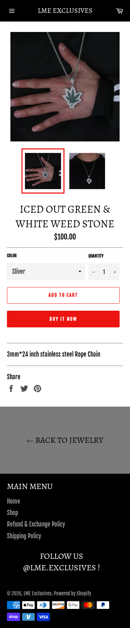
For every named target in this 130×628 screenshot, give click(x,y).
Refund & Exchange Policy (36, 524)
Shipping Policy (24, 536)
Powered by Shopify (72, 593)
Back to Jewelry (68, 440)
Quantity (96, 256)
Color (12, 255)
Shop (12, 512)
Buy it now (63, 319)
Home (13, 501)
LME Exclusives (65, 10)
